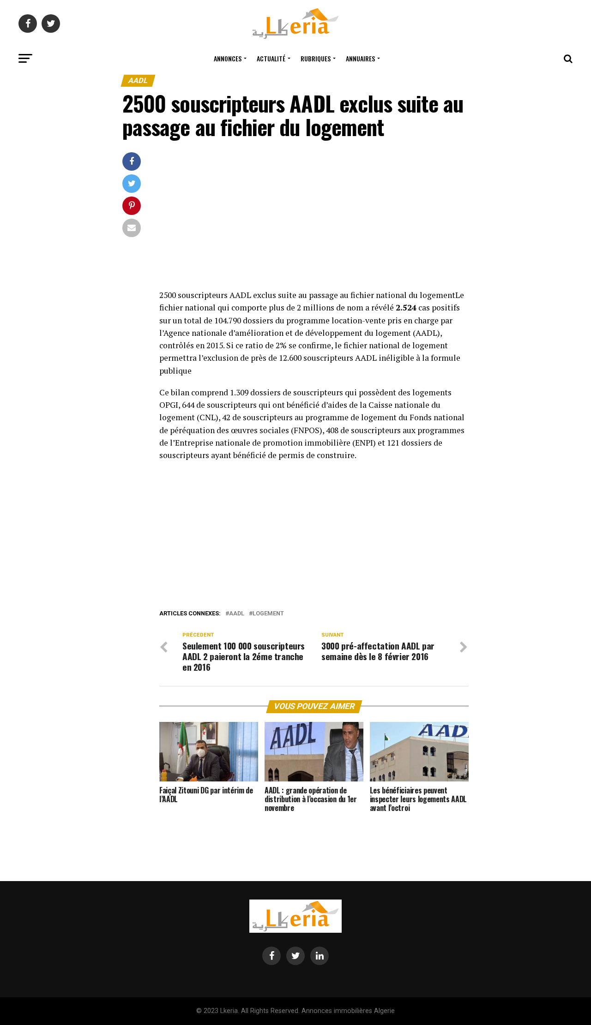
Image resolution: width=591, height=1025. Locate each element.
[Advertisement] (314, 220)
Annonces (227, 58)
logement (268, 614)
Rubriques (316, 58)
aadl (236, 614)
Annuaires (360, 58)
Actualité (271, 58)
